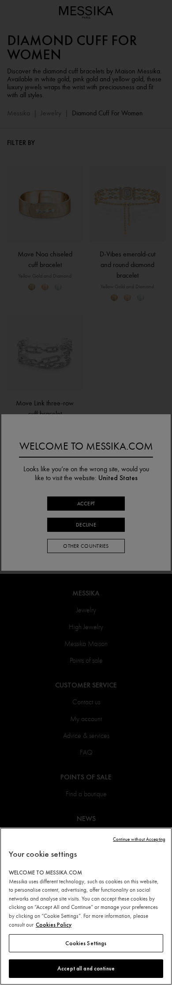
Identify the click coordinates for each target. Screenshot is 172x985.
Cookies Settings (85, 943)
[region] (86, 906)
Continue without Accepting (139, 839)
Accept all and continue (86, 968)
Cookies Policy (53, 924)
